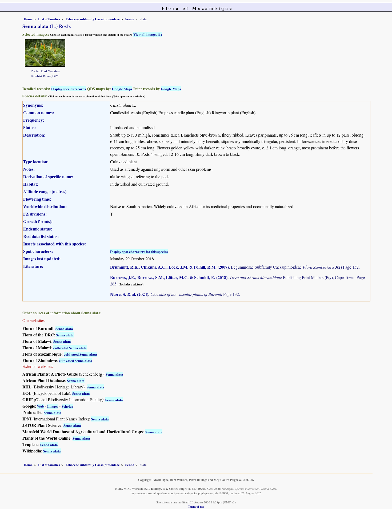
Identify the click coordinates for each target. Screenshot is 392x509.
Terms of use (196, 506)
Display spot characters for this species (139, 251)
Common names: (38, 112)
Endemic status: (37, 229)
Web (40, 406)
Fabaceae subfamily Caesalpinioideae (93, 19)
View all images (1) (147, 34)
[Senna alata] (45, 52)
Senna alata (64, 328)
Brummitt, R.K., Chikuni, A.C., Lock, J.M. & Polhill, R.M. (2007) (169, 267)
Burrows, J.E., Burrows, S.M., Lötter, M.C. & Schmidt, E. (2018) (168, 277)
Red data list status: (41, 236)
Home (28, 19)
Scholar (67, 406)
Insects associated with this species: (54, 244)
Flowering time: (37, 199)
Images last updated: (42, 259)
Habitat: (30, 184)
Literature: (33, 266)
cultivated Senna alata (70, 347)
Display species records (68, 88)
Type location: (36, 161)
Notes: (29, 169)
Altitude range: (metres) (44, 191)
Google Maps (122, 88)
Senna (129, 19)
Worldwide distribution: (45, 206)
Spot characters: (38, 251)
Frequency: (33, 120)
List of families (49, 19)
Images (52, 406)
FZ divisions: (35, 214)
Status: (29, 127)
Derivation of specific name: (48, 176)
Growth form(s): (38, 221)
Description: (34, 135)
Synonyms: (33, 105)
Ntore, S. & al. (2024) (129, 294)
